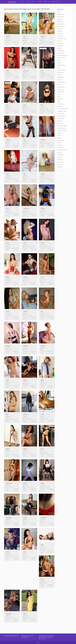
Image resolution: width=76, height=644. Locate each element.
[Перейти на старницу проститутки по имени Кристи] (12, 435)
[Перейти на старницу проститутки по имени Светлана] (29, 195)
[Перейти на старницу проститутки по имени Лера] (29, 23)
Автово (58, 11)
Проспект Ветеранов (61, 128)
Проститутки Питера (25, 637)
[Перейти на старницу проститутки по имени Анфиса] (12, 126)
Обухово (59, 94)
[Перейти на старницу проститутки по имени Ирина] (29, 600)
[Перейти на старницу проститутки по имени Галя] (29, 229)
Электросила (60, 166)
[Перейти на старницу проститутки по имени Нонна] (29, 470)
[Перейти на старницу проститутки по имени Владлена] (46, 504)
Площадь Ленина (60, 113)
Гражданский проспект (61, 38)
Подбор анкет (47, 1)
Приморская (59, 120)
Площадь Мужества (61, 116)
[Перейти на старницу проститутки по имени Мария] (29, 367)
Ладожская (59, 62)
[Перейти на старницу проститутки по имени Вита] (46, 435)
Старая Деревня (60, 147)
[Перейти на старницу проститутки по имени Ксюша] (46, 126)
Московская (59, 79)
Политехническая (60, 118)
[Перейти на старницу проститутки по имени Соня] (12, 195)
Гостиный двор (60, 36)
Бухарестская (60, 21)
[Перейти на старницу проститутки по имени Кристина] (29, 57)
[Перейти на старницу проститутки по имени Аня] (46, 298)
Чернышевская (60, 162)
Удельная (59, 152)
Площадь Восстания (61, 111)
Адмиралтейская (60, 14)
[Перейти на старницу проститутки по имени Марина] (12, 23)
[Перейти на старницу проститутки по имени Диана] (12, 264)
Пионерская (59, 106)
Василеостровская (61, 24)
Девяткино (59, 41)
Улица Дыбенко (60, 154)
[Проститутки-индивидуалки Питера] (11, 3)
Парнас (58, 101)
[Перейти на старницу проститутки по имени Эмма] (46, 367)
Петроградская (60, 103)
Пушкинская (59, 133)
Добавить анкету (57, 1)
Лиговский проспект (61, 70)
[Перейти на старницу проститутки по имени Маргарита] (12, 470)
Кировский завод (60, 53)
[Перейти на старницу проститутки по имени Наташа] (46, 23)
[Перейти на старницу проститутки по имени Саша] (46, 401)
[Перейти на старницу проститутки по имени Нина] (12, 367)
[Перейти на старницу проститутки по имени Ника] (29, 161)
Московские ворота (61, 82)
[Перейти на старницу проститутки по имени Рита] (12, 161)
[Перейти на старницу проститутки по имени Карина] (46, 332)
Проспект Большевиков (62, 125)
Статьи (29, 635)
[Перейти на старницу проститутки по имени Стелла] (46, 229)
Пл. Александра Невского (62, 108)
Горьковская (59, 33)
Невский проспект (61, 87)
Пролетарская (60, 123)
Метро (28, 1)
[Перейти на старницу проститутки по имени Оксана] (12, 332)
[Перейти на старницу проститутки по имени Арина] (46, 470)
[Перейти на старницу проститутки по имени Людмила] (12, 504)
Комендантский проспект (62, 55)
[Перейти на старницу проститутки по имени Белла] (29, 504)
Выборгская (59, 31)
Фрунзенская (60, 157)
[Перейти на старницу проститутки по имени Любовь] (29, 401)
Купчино (59, 60)
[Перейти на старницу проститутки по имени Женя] (12, 539)
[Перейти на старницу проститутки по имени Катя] (29, 92)
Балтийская (59, 19)
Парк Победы (60, 99)
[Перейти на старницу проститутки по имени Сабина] (46, 195)
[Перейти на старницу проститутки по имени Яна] (29, 126)
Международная (60, 77)
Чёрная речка (60, 159)
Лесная (58, 67)
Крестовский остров (61, 57)
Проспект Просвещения (62, 130)
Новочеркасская (60, 89)
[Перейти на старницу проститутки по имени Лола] (46, 264)
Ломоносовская (60, 72)
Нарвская (59, 84)
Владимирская (60, 26)
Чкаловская (59, 164)
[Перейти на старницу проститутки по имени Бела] (12, 229)
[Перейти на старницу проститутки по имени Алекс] (12, 298)
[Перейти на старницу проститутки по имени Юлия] (12, 57)
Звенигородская (60, 50)
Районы (33, 1)
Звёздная (59, 48)
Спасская (59, 142)
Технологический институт (62, 149)
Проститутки (21, 1)
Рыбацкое (59, 135)
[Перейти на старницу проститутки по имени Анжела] (46, 161)
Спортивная (59, 145)
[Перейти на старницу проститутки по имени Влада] (29, 435)
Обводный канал (60, 91)
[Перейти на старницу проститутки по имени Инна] (46, 92)
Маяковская (59, 74)
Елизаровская (60, 45)
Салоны (39, 1)
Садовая (59, 137)
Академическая (60, 16)
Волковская (59, 28)
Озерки (58, 96)
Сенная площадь (60, 140)
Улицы (32, 635)
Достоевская (59, 43)
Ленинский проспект (61, 65)
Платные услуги (24, 635)
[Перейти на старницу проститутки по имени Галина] (29, 264)
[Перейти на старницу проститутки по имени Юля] (29, 539)
